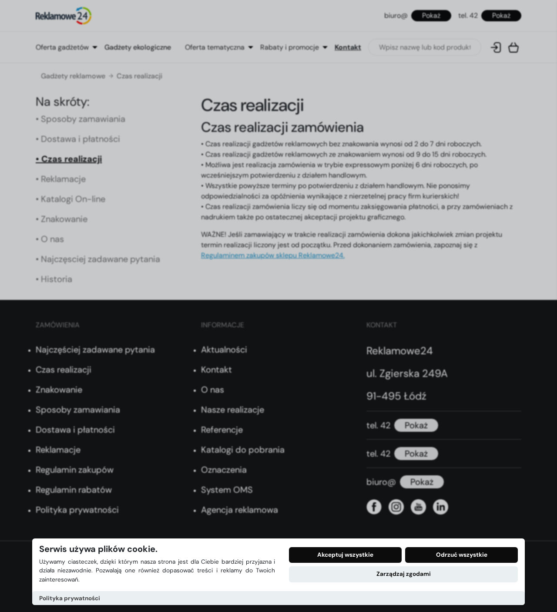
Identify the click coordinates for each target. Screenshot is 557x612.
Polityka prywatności (69, 598)
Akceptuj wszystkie (345, 554)
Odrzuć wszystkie (461, 554)
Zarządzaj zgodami (403, 574)
